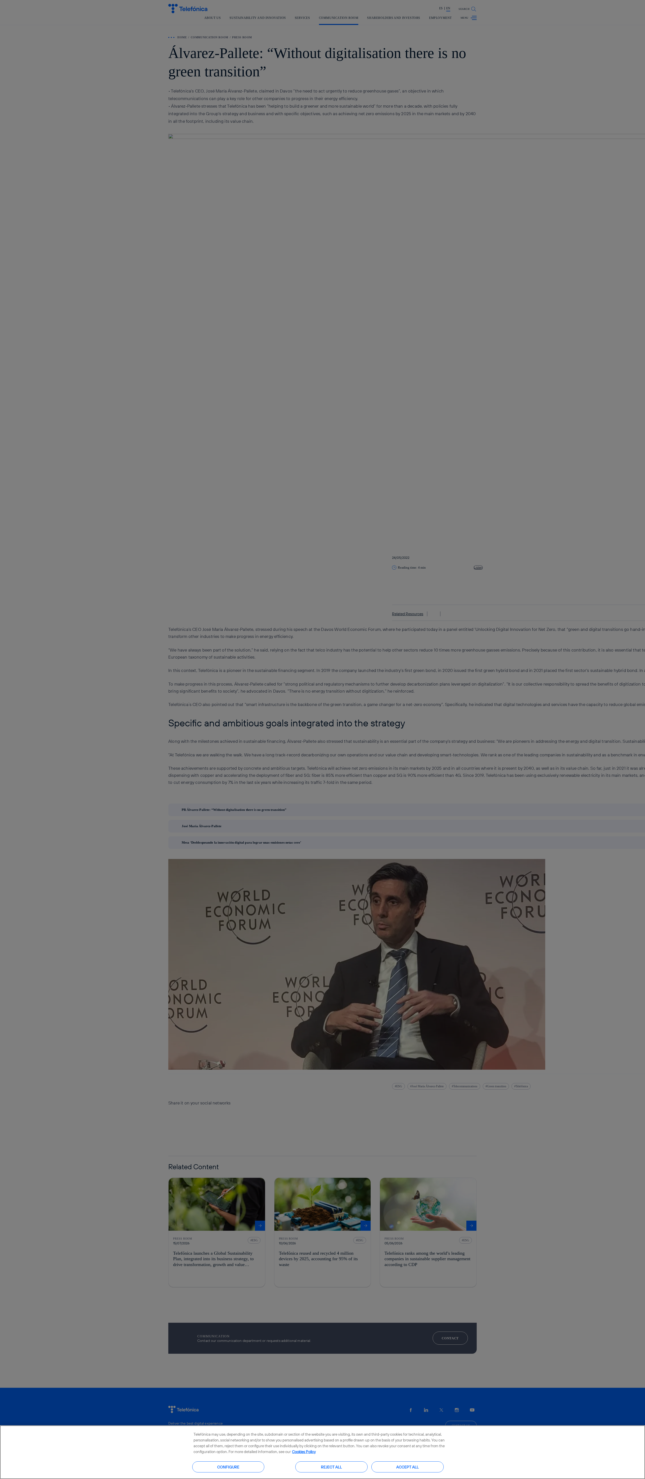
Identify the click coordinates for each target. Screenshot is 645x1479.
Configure (228, 1466)
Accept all (407, 1466)
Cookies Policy (304, 1451)
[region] (322, 1452)
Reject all (331, 1466)
